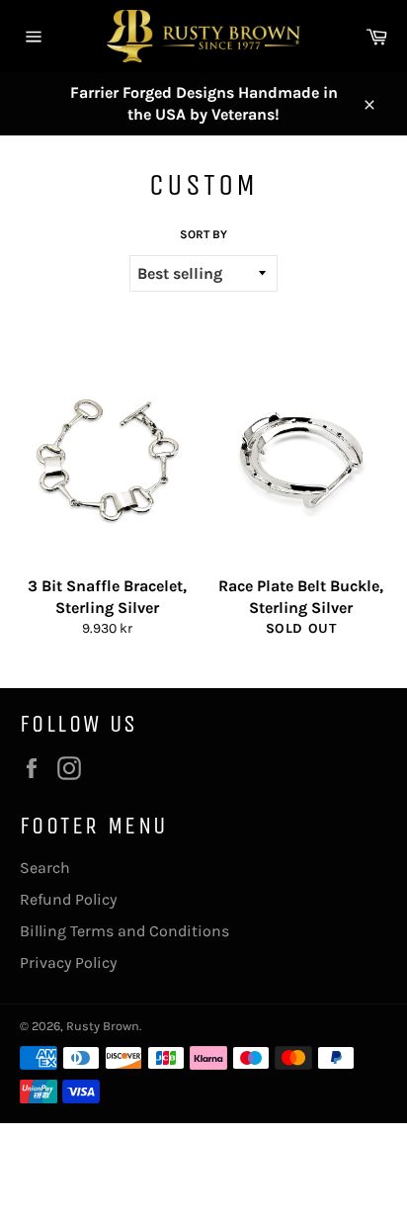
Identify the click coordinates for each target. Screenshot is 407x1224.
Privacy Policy (68, 962)
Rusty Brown (102, 1025)
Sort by (203, 234)
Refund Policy (68, 899)
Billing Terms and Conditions (124, 930)
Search (45, 867)
